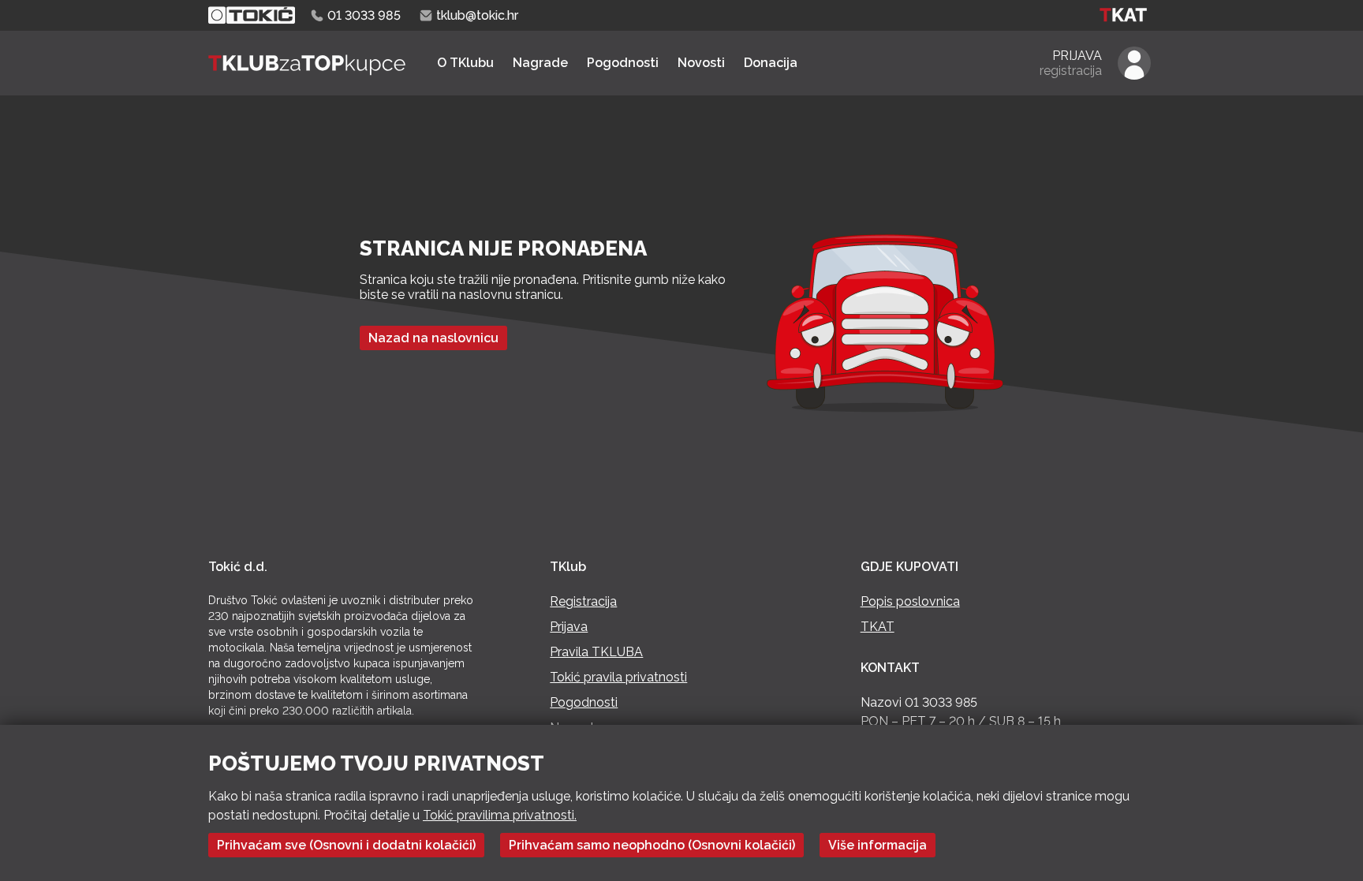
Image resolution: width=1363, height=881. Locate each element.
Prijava (569, 626)
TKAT (877, 626)
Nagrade (540, 62)
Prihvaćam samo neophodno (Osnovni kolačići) (652, 845)
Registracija (583, 601)
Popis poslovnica (910, 601)
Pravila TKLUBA (596, 651)
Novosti (701, 62)
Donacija (770, 62)
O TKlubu (465, 62)
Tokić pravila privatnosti (618, 677)
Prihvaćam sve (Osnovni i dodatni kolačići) (346, 845)
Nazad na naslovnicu (433, 337)
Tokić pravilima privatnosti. (500, 815)
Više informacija (877, 845)
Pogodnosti (623, 62)
